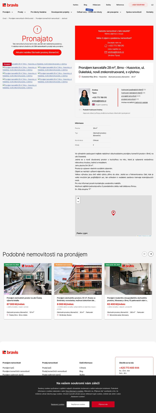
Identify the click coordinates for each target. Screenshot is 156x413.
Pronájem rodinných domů (13, 374)
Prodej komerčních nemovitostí (54, 371)
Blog (81, 371)
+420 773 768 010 (116, 45)
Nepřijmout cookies (78, 404)
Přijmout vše (103, 404)
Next (150, 254)
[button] (113, 213)
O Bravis (82, 368)
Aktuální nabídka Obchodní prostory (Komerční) (37, 52)
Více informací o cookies (74, 391)
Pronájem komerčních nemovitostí (16, 371)
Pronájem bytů (8, 368)
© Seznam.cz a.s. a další (146, 235)
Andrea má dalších (134, 102)
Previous (144, 254)
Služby (82, 374)
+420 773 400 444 (129, 367)
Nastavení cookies (57, 404)
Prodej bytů (46, 368)
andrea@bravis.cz (116, 52)
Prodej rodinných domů (51, 374)
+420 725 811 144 (138, 5)
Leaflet (139, 235)
